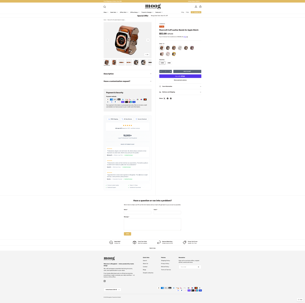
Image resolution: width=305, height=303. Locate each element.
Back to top (152, 248)
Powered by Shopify (116, 297)
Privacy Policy (165, 263)
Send (127, 233)
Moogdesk (109, 297)
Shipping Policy (165, 260)
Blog (182, 12)
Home (105, 19)
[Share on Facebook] (167, 98)
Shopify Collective (148, 273)
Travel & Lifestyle (146, 12)
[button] (200, 6)
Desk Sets (113, 12)
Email (155, 209)
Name (125, 209)
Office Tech (123, 12)
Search (145, 260)
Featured (158, 12)
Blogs (144, 269)
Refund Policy (165, 266)
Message (126, 216)
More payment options (180, 80)
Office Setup (134, 12)
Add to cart (187, 71)
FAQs (187, 12)
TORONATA (162, 23)
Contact (145, 266)
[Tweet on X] (164, 98)
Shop (105, 12)
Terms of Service (166, 269)
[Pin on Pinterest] (170, 98)
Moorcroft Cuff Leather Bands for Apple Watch (116, 19)
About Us (145, 263)
